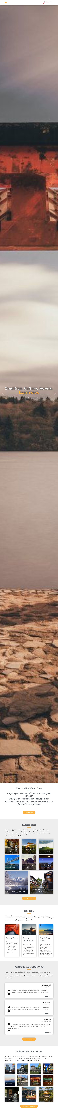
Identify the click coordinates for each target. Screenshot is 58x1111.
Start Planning (29, 812)
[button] (3, 394)
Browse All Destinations (29, 1106)
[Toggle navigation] (6, 2)
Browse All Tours (29, 898)
